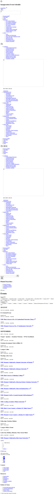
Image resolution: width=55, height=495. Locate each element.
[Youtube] (4, 459)
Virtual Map (8, 101)
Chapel (7, 119)
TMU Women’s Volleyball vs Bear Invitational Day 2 (15, 388)
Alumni (10, 303)
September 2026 (13, 298)
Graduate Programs (10, 49)
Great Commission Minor (11, 118)
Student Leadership (10, 108)
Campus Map (9, 28)
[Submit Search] (17, 276)
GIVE (4, 32)
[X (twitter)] (4, 460)
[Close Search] (2, 278)
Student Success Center (11, 56)
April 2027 (13, 300)
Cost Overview (9, 96)
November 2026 (29, 298)
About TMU (6, 124)
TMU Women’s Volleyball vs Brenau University (14, 369)
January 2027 (46, 298)
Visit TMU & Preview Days (12, 99)
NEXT (4, 448)
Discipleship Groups (10, 123)
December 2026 (38, 298)
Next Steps (8, 94)
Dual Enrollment (9, 52)
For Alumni (8, 25)
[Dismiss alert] (2, 10)
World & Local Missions (11, 120)
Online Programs (9, 51)
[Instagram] (4, 462)
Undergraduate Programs (11, 47)
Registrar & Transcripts (11, 57)
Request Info (6, 16)
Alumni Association (10, 41)
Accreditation (9, 131)
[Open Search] (2, 44)
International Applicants (11, 98)
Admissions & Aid (7, 92)
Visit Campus (6, 467)
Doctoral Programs (10, 50)
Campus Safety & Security (11, 29)
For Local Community (10, 24)
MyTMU (5, 479)
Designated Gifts (9, 38)
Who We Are (8, 125)
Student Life (5, 102)
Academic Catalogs (10, 53)
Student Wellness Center (11, 30)
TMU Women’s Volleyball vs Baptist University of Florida (17, 362)
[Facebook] (4, 457)
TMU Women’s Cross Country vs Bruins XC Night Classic (17, 414)
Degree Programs (7, 284)
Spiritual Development (10, 117)
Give (7, 34)
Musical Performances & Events (41, 303)
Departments (6, 478)
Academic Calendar (10, 58)
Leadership (8, 128)
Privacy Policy (6, 489)
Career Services (9, 107)
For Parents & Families (11, 23)
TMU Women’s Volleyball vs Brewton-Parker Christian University (19, 382)
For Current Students (10, 21)
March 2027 (7, 300)
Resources (5, 19)
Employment (6, 476)
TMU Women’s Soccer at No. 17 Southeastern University (16, 326)
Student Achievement (10, 132)
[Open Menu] (5, 146)
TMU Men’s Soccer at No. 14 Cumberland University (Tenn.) (17, 319)
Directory (8, 129)
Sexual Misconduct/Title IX (9, 487)
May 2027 (20, 300)
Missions (30, 303)
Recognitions (8, 135)
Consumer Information (8, 488)
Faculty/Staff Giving (10, 40)
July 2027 (32, 300)
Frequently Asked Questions (12, 130)
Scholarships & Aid (10, 95)
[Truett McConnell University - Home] (11, 13)
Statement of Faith (10, 122)
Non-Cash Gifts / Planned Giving (13, 36)
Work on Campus (9, 113)
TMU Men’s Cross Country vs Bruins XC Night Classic (16, 408)
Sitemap (5, 482)
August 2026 (5, 298)
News (7, 136)
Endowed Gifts (9, 37)
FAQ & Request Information (12, 100)
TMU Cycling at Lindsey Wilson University (13, 401)
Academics (5, 46)
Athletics (8, 105)
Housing (8, 111)
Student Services (9, 106)
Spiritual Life (6, 116)
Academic (4, 303)
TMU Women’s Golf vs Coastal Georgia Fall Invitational (16, 395)
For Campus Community (11, 22)
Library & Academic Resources (12, 55)
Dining (7, 112)
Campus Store (9, 31)
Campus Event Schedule (11, 26)
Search (2, 276)
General (25, 303)
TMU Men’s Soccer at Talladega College (12, 375)
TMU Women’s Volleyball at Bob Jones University (14, 438)
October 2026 (21, 298)
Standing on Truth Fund (11, 35)
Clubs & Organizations (11, 110)
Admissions (5, 90)
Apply (4, 18)
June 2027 (26, 300)
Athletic (15, 303)
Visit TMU (5, 17)
